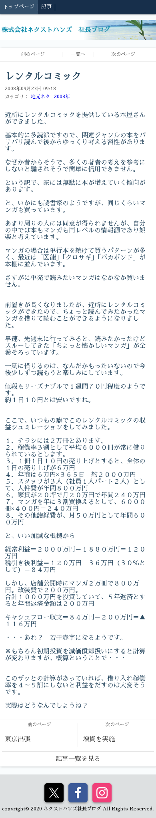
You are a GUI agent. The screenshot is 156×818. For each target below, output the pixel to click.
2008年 (62, 96)
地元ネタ (40, 96)
